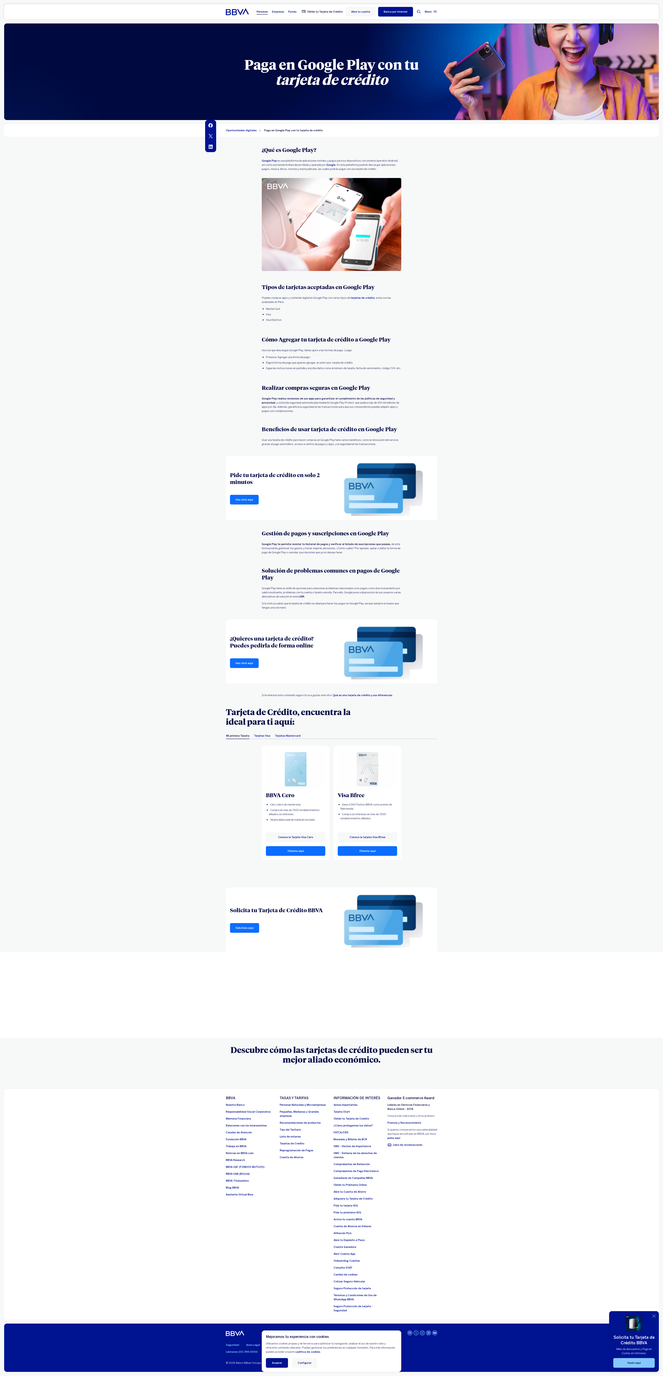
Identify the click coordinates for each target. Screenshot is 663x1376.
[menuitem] (210, 125)
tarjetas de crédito (363, 297)
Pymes (292, 11)
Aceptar (277, 1362)
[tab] (237, 736)
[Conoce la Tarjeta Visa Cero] (295, 769)
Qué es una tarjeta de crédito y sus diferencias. (363, 695)
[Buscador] (418, 11)
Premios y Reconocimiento (404, 1122)
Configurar (304, 1362)
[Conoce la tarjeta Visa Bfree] (367, 769)
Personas (262, 11)
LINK (301, 596)
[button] (395, 12)
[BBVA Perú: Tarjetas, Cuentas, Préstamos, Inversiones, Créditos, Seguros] (237, 11)
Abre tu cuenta (360, 11)
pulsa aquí (393, 1138)
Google (330, 164)
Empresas (278, 11)
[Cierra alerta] (654, 1316)
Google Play (269, 160)
